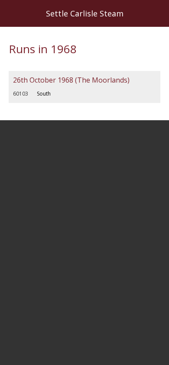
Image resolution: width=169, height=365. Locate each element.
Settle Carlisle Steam (85, 13)
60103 (20, 93)
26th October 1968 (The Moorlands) (71, 80)
